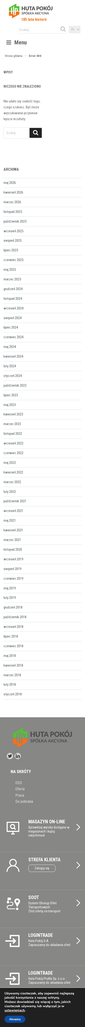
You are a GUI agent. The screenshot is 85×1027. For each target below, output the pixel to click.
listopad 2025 (13, 212)
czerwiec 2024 (13, 337)
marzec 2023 (12, 424)
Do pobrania (24, 801)
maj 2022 (10, 463)
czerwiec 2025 (13, 260)
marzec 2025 (12, 279)
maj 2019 (10, 588)
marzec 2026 (12, 202)
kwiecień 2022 (13, 472)
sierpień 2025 (12, 240)
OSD (18, 783)
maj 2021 (10, 520)
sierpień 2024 (12, 318)
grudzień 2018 (13, 607)
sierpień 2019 (12, 569)
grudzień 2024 (13, 289)
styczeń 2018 (13, 694)
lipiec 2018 (11, 636)
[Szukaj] (63, 29)
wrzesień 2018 (13, 627)
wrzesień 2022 (13, 443)
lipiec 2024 (11, 327)
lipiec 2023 (11, 395)
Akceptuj (15, 1019)
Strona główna (13, 56)
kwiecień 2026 (13, 192)
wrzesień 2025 (13, 231)
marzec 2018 (12, 675)
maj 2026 (10, 183)
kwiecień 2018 (13, 665)
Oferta (20, 789)
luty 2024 (10, 366)
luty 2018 (10, 684)
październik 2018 (15, 617)
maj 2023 (10, 405)
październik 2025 (15, 221)
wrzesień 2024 (13, 308)
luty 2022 (10, 492)
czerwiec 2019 (13, 578)
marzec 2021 (12, 540)
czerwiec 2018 (13, 646)
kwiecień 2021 (13, 530)
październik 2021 (15, 501)
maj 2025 (10, 269)
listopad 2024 (13, 298)
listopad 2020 (13, 549)
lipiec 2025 (11, 250)
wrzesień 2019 (13, 559)
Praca (19, 795)
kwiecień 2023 (13, 414)
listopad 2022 (13, 433)
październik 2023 (15, 385)
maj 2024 (10, 347)
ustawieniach (14, 1010)
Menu (20, 42)
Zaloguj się (41, 868)
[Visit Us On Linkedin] (17, 756)
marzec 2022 (12, 482)
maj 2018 (10, 656)
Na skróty (21, 771)
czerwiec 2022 (13, 453)
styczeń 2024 (13, 376)
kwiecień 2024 (13, 356)
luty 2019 (10, 598)
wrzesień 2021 (13, 511)
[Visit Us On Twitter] (10, 756)
